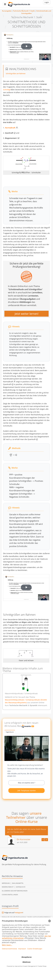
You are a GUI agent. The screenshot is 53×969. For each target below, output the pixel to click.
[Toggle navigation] (5, 4)
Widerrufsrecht (8, 887)
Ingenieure (10, 732)
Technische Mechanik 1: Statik (24, 11)
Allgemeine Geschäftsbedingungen (14, 891)
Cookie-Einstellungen (10, 895)
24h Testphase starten (26, 790)
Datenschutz (20, 887)
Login (46, 2)
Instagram (19, 912)
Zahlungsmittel (18, 883)
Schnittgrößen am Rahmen (16, 73)
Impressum (6, 883)
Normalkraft (10, 128)
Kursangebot (6, 11)
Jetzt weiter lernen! (26, 313)
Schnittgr (7, 89)
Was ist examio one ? (26, 783)
